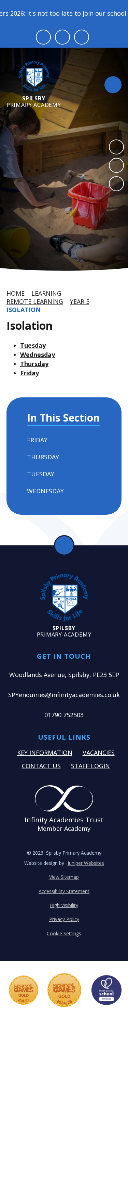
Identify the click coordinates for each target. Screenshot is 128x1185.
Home (15, 293)
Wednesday (37, 354)
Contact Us (41, 766)
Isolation (23, 310)
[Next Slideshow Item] (116, 165)
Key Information (44, 752)
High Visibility (64, 905)
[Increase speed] (81, 37)
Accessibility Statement (64, 891)
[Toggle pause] (43, 37)
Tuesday (33, 345)
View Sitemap (64, 877)
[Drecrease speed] (62, 37)
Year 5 (79, 301)
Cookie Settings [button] (64, 933)
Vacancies (99, 752)
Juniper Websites (86, 863)
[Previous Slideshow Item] (116, 146)
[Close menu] (113, 84)
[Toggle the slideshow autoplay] (116, 183)
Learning (46, 293)
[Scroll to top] (64, 545)
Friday (29, 373)
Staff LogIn (90, 766)
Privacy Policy (64, 919)
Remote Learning (34, 301)
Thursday (34, 364)
